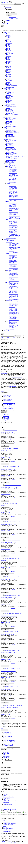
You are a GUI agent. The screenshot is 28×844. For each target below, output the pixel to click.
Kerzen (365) (6, 32)
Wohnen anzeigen (10, 128)
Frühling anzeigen (13, 167)
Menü (2, 26)
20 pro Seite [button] (6, 414)
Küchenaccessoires (10, 136)
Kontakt (5, 795)
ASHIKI (8, 37)
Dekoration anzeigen (11, 118)
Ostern (7, 253)
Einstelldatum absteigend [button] (9, 404)
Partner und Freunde (8, 824)
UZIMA (8, 82)
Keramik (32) (6, 88)
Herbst (7, 201)
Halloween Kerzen (13, 213)
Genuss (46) (6, 151)
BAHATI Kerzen (13, 323)
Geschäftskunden (7, 829)
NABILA (8, 74)
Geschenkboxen (10, 147)
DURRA (8, 45)
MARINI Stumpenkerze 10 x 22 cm (9, 616)
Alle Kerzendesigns (13, 296)
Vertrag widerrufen (7, 804)
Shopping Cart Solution (6, 841)
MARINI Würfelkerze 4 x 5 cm (8, 469)
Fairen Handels (12, 386)
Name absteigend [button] (7, 400)
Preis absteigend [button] (7, 396)
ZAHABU (8, 83)
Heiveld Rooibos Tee (11, 160)
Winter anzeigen (13, 221)
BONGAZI (9, 43)
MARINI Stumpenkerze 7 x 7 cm (8, 560)
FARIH (8, 46)
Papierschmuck (9, 109)
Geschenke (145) (7, 139)
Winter (7, 219)
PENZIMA (8, 76)
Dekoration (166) (7, 117)
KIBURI (8, 57)
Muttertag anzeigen (13, 271)
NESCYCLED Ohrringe (12, 114)
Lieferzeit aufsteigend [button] (8, 407)
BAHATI (8, 41)
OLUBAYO (9, 75)
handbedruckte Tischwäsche (12, 132)
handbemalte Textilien (11, 131)
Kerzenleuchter (9, 119)
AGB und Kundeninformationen (10, 800)
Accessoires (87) (7, 105)
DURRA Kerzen (13, 222)
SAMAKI (8, 78)
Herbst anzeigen (13, 203)
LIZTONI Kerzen (13, 229)
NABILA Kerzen (13, 210)
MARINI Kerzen (13, 232)
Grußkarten (8, 141)
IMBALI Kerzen (13, 173)
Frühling (8, 166)
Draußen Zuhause (13, 197)
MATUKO (8, 71)
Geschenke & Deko (13, 325)
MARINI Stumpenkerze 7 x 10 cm (8, 579)
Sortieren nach (4, 410)
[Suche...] (17, 4)
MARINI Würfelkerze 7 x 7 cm (8, 652)
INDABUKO (9, 53)
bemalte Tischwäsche (11, 130)
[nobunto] (5, 2)
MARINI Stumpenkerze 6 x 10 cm (8, 542)
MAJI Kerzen (12, 230)
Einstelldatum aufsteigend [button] (9, 403)
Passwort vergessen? (14, 18)
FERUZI (8, 48)
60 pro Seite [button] (6, 417)
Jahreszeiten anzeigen (11, 165)
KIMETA (8, 59)
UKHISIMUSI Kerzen (14, 235)
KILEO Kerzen (12, 174)
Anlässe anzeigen (10, 240)
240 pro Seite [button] (6, 420)
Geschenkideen (12, 182)
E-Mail (7, 11)
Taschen (8, 108)
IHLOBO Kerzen (13, 171)
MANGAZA (9, 67)
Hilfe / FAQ (6, 799)
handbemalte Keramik (17, 377)
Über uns (5, 820)
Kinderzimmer (9, 134)
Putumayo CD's (9, 143)
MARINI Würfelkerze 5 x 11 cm (8, 634)
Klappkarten (12, 180)
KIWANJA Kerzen (13, 209)
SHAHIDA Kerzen (13, 195)
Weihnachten (9, 300)
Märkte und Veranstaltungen (9, 823)
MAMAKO (9, 66)
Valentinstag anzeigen (14, 243)
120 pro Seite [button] (6, 418)
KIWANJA (8, 61)
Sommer (8, 183)
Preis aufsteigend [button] (7, 395)
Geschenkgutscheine (11, 148)
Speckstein (8, 125)
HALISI (8, 49)
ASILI (7, 39)
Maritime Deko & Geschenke (16, 199)
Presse (4, 826)
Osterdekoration (12, 265)
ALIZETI (8, 36)
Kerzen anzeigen (10, 33)
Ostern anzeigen (13, 255)
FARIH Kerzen (12, 170)
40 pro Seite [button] (6, 416)
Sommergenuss (12, 200)
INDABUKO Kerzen (14, 191)
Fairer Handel (6, 822)
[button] (7, 7)
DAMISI (8, 44)
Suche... (23, 3)
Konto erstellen (12, 17)
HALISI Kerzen (13, 225)
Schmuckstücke (9, 110)
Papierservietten (9, 135)
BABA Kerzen (12, 186)
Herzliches (11, 249)
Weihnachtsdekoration (14, 313)
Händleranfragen (7, 831)
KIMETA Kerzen (13, 227)
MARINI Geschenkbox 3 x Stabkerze (9, 707)
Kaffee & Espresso (10, 161)
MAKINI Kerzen (13, 231)
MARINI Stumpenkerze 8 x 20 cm (8, 597)
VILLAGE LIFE (10, 92)
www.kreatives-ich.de (11, 842)
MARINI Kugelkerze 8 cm (7, 505)
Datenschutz (6, 802)
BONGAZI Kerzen (13, 206)
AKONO (8, 35)
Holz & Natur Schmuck (14, 216)
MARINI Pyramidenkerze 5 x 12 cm (9, 487)
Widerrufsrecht (6, 798)
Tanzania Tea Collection (11, 158)
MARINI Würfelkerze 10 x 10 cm (8, 689)
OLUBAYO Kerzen (14, 295)
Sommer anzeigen (13, 184)
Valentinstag (9, 242)
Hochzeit (8, 282)
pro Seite (3, 422)
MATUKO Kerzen (13, 178)
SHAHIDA (9, 79)
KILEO (8, 58)
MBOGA (8, 72)
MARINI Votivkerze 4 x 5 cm (7, 450)
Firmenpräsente (9, 145)
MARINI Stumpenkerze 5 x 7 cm (8, 524)
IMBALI (8, 52)
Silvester (8, 321)
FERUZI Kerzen (13, 187)
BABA (8, 40)
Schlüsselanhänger (10, 111)
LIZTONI (8, 62)
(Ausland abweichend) (6, 439)
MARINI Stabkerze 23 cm (7, 432)
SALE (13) (6, 330)
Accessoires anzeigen (11, 106)
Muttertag (8, 270)
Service (5, 827)
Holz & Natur (9, 113)
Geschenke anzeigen (11, 140)
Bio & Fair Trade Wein (11, 153)
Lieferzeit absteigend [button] (8, 408)
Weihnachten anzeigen (14, 301)
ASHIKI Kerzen (13, 169)
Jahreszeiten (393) (7, 164)
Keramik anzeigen (10, 89)
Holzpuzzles (9, 144)
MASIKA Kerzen (13, 177)
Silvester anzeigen (13, 322)
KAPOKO (8, 56)
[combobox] (4, 392)
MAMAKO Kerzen (13, 175)
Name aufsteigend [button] (7, 399)
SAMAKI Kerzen (13, 193)
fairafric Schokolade (10, 154)
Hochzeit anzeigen (13, 283)
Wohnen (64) (6, 127)
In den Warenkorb (4, 445)
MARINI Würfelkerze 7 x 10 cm (8, 671)
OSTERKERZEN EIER (12, 85)
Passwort (8, 12)
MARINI (8, 69)
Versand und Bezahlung (8, 797)
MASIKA (8, 70)
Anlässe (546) (6, 239)
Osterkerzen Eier (13, 264)
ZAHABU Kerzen (13, 196)
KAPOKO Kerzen (13, 226)
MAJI (7, 63)
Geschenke (11, 251)
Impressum (5, 794)
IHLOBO (8, 50)
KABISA (8, 54)
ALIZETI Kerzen (13, 204)
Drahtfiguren (9, 121)
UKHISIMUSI (9, 80)
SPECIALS (9, 84)
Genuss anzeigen (10, 152)
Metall (7, 123)
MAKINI (8, 65)
